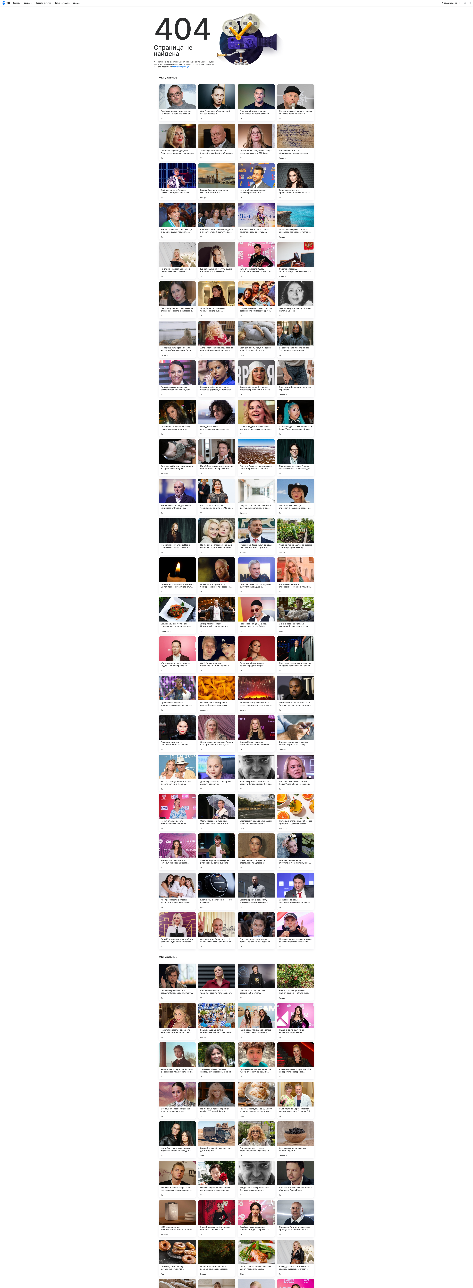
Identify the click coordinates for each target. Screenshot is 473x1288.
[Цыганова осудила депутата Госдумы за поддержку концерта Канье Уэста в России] (177, 142)
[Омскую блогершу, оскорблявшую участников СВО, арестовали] (295, 260)
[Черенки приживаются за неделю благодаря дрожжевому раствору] (295, 536)
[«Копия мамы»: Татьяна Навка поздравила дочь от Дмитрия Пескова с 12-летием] (177, 536)
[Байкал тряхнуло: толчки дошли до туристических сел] (295, 1049)
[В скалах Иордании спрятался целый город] (295, 1009)
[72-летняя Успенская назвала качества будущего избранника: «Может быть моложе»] (216, 1049)
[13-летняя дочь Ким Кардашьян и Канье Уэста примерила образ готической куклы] (295, 418)
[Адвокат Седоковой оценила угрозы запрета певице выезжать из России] (256, 378)
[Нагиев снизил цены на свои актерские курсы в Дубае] (256, 615)
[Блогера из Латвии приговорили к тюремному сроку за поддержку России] (177, 457)
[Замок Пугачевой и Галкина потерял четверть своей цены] (256, 1167)
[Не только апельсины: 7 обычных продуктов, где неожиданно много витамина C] (295, 812)
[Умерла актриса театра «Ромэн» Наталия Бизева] (295, 299)
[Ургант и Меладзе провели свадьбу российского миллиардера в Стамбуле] (256, 181)
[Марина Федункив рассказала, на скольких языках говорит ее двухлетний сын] (177, 221)
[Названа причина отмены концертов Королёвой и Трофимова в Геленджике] (295, 1258)
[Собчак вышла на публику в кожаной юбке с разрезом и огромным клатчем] (216, 812)
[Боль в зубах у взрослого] (295, 970)
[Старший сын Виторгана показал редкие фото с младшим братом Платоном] (256, 299)
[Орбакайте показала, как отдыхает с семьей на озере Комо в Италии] (295, 497)
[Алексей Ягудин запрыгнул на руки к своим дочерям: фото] (216, 851)
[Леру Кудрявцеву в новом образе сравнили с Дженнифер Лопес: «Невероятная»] (177, 930)
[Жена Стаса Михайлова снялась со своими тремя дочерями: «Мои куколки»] (256, 1258)
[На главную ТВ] (7, 3)
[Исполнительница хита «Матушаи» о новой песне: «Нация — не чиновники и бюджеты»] (177, 812)
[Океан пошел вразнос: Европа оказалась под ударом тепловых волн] (295, 221)
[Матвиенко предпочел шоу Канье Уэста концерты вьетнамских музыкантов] (295, 930)
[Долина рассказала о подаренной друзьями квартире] (216, 773)
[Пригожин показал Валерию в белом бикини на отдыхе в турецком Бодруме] (177, 260)
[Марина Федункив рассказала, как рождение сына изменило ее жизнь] (256, 418)
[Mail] (3, 3)
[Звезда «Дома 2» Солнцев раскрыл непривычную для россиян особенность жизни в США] (256, 1009)
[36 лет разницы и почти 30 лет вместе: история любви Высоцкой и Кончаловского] (177, 773)
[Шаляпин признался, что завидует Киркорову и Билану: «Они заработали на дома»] (177, 1218)
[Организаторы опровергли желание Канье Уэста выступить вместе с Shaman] (256, 1049)
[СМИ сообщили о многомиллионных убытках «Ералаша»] (256, 970)
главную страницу (180, 67)
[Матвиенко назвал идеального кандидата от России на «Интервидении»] (177, 497)
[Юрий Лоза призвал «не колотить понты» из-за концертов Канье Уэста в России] (216, 457)
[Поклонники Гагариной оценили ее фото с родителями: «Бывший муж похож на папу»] (216, 536)
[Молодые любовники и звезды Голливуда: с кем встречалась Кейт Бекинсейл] (177, 1167)
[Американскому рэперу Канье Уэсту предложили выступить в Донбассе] (256, 694)
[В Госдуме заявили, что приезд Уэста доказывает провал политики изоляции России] (295, 339)
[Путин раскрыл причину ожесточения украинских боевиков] (216, 1167)
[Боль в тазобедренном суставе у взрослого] (295, 378)
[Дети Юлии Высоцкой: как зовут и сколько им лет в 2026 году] (256, 142)
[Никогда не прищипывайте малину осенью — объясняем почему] (295, 1218)
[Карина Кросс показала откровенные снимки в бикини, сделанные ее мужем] (256, 733)
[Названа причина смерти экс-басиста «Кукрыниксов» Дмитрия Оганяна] (256, 773)
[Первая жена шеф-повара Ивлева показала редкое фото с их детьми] (295, 102)
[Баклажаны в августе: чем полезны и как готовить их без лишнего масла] (177, 615)
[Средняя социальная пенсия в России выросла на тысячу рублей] (295, 733)
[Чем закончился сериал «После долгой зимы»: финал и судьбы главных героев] (295, 1127)
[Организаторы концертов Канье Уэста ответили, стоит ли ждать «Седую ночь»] (295, 694)
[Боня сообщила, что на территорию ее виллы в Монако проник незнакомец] (216, 497)
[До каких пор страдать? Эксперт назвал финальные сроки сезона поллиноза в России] (177, 970)
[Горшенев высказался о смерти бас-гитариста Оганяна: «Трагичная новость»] (216, 1088)
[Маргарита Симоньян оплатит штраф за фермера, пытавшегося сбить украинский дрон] (216, 378)
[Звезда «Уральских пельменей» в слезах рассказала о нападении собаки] (177, 299)
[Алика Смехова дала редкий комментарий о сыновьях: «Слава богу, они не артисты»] (177, 1009)
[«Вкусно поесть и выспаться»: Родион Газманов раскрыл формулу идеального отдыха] (177, 654)
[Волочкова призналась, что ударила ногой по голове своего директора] (216, 1218)
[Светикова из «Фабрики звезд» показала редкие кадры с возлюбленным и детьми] (177, 418)
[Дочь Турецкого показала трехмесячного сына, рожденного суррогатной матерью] (216, 299)
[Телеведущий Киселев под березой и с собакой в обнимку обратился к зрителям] (216, 142)
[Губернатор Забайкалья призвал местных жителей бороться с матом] (256, 536)
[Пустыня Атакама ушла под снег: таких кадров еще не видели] (256, 457)
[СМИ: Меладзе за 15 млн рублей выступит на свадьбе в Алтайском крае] (256, 575)
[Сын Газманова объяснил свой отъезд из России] (216, 102)
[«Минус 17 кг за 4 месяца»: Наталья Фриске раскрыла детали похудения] (177, 851)
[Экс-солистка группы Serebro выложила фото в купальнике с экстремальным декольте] (295, 1167)
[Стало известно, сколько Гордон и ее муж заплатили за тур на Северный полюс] (216, 733)
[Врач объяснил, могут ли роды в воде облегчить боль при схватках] (256, 339)
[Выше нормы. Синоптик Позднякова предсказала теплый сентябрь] (216, 1258)
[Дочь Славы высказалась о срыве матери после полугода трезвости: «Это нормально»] (177, 378)
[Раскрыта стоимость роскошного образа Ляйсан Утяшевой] (177, 733)
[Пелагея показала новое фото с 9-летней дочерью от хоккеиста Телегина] (177, 1258)
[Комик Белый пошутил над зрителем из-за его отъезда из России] (295, 1088)
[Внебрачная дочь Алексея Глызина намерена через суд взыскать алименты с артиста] (177, 181)
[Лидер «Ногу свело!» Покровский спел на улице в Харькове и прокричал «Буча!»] (216, 615)
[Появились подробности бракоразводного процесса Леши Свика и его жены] (216, 575)
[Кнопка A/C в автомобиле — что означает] (216, 891)
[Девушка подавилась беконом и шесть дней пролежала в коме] (256, 497)
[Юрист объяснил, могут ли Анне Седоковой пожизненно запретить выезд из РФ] (216, 260)
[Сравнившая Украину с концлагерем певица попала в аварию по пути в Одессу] (177, 694)
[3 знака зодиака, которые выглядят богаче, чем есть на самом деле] (295, 615)
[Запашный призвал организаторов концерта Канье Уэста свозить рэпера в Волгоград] (295, 891)
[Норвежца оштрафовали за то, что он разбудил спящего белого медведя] (177, 339)
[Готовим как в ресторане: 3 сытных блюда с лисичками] (216, 694)
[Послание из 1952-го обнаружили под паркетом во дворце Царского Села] (295, 142)
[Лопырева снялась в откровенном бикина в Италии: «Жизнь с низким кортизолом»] (295, 575)
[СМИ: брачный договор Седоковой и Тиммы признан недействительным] (216, 654)
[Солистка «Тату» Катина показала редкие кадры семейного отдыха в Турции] (256, 654)
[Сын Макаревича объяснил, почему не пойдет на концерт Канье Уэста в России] (256, 891)
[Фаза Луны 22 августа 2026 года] (216, 970)
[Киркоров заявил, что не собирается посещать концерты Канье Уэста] (177, 1127)
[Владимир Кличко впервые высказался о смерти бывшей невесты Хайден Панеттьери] (256, 102)
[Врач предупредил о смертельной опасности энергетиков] (177, 1049)
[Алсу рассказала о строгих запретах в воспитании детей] (177, 891)
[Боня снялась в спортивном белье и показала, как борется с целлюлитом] (256, 930)
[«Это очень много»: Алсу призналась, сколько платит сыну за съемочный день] (256, 260)
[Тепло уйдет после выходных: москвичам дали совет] (216, 1009)
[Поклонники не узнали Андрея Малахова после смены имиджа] (295, 457)
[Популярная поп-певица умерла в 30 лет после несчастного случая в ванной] (177, 575)
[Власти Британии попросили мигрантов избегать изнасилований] (216, 181)
